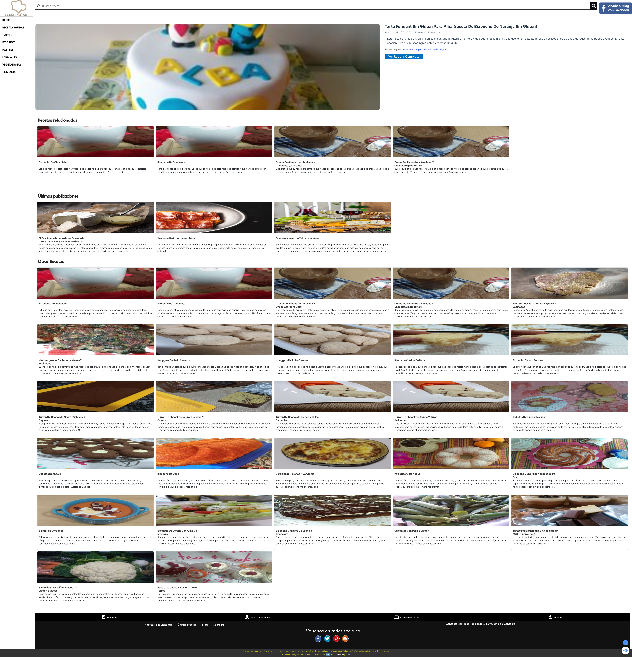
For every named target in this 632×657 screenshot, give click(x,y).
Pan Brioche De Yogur (407, 473)
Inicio (6, 20)
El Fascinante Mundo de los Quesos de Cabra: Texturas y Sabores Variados (61, 240)
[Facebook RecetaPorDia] (319, 638)
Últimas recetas (187, 624)
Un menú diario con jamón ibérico (177, 238)
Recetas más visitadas (159, 624)
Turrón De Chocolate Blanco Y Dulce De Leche (297, 419)
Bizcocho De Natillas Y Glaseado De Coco (534, 475)
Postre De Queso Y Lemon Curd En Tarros (177, 589)
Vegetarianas (11, 64)
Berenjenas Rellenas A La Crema (295, 473)
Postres (7, 49)
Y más (347, 654)
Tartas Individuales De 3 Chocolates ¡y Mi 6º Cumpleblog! (536, 532)
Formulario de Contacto (500, 623)
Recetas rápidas (13, 27)
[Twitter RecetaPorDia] (328, 638)
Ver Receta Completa (404, 56)
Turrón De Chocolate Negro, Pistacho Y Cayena (62, 419)
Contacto (9, 72)
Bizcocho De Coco (168, 473)
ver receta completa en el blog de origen (424, 49)
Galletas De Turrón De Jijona (529, 417)
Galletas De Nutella (50, 473)
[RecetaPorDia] (16, 8)
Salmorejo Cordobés (51, 530)
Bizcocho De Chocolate (53, 162)
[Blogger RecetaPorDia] (346, 638)
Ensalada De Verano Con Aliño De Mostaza (177, 532)
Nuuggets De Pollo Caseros (173, 360)
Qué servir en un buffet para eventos (297, 238)
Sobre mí (219, 624)
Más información (337, 654)
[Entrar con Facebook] (615, 8)
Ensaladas (9, 57)
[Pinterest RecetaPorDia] (337, 638)
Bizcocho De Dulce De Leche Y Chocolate (294, 532)
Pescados (8, 42)
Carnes (7, 35)
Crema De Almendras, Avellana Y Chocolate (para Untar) (295, 164)
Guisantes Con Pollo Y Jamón (411, 530)
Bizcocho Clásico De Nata (409, 360)
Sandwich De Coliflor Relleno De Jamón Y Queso (58, 589)
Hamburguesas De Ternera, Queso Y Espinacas (534, 305)
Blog (205, 624)
